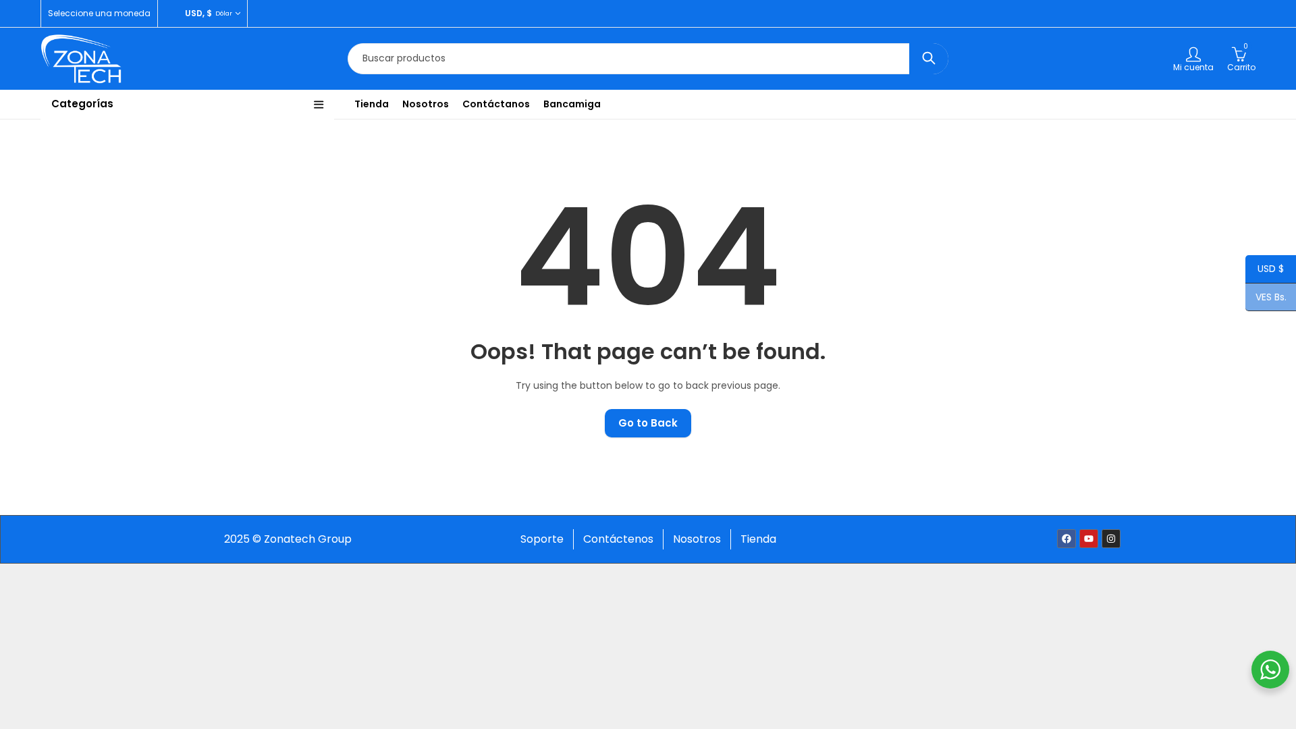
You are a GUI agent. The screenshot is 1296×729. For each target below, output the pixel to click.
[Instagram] (1111, 538)
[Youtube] (1088, 538)
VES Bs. (1266, 298)
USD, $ (198, 13)
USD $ (1264, 269)
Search (928, 58)
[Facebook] (1066, 538)
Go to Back (648, 423)
